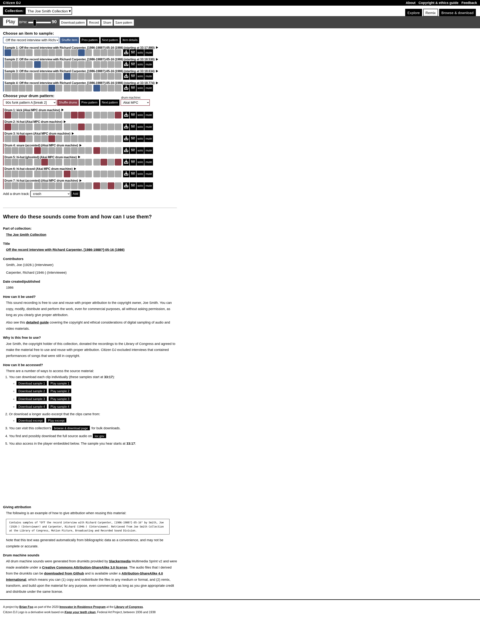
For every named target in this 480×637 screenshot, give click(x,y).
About (411, 3)
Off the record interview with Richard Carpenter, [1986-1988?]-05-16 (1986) (71, 47)
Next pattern (110, 40)
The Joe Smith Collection (26, 235)
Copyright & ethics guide (438, 3)
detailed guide (37, 322)
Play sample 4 (59, 406)
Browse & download (457, 13)
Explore (413, 13)
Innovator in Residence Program (82, 607)
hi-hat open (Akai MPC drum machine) (43, 133)
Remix (430, 13)
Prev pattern (90, 40)
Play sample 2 (59, 391)
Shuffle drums (68, 102)
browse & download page (71, 428)
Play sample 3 (59, 399)
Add (75, 193)
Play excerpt (56, 420)
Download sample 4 (31, 406)
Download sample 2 (31, 391)
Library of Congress (128, 607)
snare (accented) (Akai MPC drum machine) (47, 145)
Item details (130, 40)
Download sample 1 (31, 383)
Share (107, 22)
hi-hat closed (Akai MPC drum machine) (44, 168)
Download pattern (73, 22)
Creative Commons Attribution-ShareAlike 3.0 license (84, 567)
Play (10, 21)
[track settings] (133, 52)
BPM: (23, 22)
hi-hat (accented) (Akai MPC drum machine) (47, 180)
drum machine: (131, 97)
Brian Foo (26, 607)
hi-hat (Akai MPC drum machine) (39, 121)
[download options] (126, 52)
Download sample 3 (31, 399)
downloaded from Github (64, 573)
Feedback (469, 3)
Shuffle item (69, 40)
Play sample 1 (59, 383)
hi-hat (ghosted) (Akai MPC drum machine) (46, 157)
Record (94, 22)
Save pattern (123, 22)
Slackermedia (120, 561)
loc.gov (99, 436)
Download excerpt (30, 420)
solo (140, 52)
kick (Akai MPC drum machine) (38, 110)
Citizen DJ (12, 3)
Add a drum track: (16, 194)
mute (149, 52)
